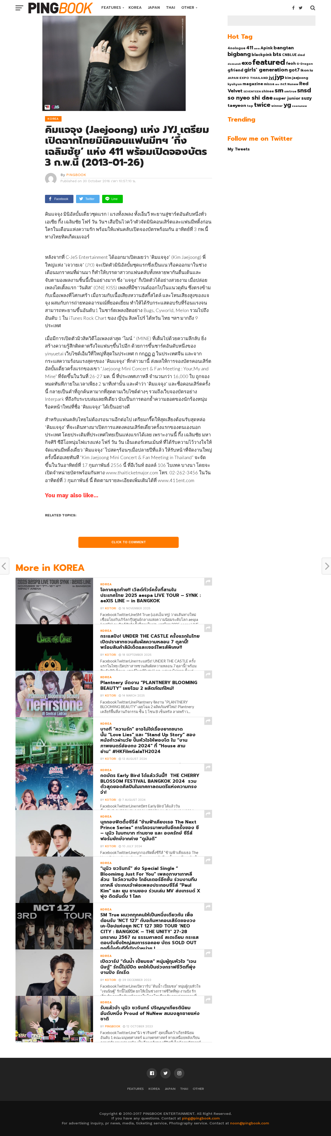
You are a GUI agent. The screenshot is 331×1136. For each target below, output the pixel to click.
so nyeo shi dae (250, 97)
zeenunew (299, 106)
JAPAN (154, 7)
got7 (294, 70)
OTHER (187, 7)
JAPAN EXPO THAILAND (248, 78)
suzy (306, 98)
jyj (271, 77)
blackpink (262, 55)
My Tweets (239, 149)
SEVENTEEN (252, 91)
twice (262, 104)
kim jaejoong (296, 77)
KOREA (135, 7)
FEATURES (111, 7)
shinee (267, 91)
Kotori (110, 608)
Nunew (292, 84)
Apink (266, 48)
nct (283, 84)
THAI (170, 7)
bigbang (239, 54)
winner (277, 105)
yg (287, 104)
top (250, 105)
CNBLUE (289, 54)
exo (247, 63)
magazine (253, 84)
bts (277, 54)
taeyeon (237, 105)
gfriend (235, 70)
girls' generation (266, 70)
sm (279, 90)
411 (249, 47)
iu (311, 70)
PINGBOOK (76, 175)
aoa (257, 48)
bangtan (284, 47)
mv (277, 84)
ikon (304, 70)
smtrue (290, 91)
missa (269, 84)
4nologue (236, 48)
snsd (304, 90)
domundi (234, 64)
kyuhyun (235, 84)
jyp (279, 77)
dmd (301, 55)
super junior (286, 98)
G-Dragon (305, 64)
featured (268, 62)
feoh (291, 63)
